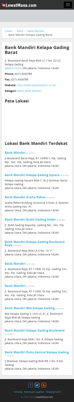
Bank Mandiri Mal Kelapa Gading (30, 308)
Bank (20, 31)
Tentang (17, 391)
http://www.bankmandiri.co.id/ (36, 85)
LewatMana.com (44, 397)
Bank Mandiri (36, 31)
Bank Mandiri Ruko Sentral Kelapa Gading (37, 352)
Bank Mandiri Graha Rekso (25, 197)
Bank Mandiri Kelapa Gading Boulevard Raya (35, 243)
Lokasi (9, 31)
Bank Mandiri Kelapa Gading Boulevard (35, 330)
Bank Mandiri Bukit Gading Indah (30, 219)
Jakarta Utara (13, 68)
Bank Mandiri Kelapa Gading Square (32, 175)
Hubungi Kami (53, 391)
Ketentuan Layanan (34, 391)
